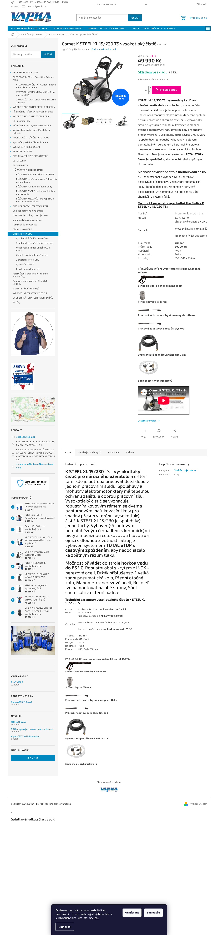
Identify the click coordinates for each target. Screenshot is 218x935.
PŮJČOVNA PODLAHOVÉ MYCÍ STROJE (35, 174)
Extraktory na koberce (27, 269)
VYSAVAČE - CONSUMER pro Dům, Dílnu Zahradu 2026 (35, 93)
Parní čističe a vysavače (25, 224)
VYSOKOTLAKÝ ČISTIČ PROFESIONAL (31, 116)
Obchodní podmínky (105, 4)
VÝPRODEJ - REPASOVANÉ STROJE (30, 293)
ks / (32, 757)
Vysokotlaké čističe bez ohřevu (32, 238)
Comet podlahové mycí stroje (28, 211)
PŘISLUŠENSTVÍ (20, 165)
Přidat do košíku (168, 89)
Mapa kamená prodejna (109, 782)
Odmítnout (132, 913)
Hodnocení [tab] (113, 452)
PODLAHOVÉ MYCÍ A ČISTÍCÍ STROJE (31, 137)
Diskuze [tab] (130, 452)
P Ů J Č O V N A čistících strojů (28, 170)
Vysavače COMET (25, 264)
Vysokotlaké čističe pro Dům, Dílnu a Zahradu (31, 131)
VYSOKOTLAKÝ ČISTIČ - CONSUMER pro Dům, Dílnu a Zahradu (36, 86)
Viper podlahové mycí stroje (27, 220)
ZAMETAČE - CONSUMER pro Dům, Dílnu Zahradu (36, 101)
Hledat (134, 17)
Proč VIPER (17, 682)
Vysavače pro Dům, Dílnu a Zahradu (30, 142)
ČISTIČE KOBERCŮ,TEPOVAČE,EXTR (31, 206)
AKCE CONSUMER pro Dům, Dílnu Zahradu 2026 (33, 78)
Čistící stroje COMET (23, 234)
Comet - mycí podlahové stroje (32, 255)
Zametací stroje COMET (28, 260)
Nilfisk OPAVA (18, 722)
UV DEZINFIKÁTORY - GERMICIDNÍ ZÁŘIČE (33, 298)
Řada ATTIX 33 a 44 (21, 702)
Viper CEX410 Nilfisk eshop (25, 736)
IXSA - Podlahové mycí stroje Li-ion (30, 215)
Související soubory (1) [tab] (89, 452)
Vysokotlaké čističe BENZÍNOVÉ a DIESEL (33, 249)
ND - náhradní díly (21, 121)
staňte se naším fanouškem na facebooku (35, 466)
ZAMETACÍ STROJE (22, 151)
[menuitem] (29, 28)
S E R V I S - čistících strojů (26, 288)
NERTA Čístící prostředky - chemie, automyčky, (30, 275)
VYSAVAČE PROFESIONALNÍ (26, 147)
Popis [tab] (68, 452)
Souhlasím (153, 913)
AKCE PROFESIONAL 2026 (25, 72)
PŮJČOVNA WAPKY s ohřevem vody (34, 186)
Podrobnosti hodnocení (104, 49)
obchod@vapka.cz (25, 437)
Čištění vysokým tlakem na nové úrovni (32, 729)
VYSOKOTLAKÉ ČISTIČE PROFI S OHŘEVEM (34, 107)
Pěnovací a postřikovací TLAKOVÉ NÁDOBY (30, 282)
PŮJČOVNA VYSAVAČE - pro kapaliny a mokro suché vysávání (35, 200)
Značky (16, 302)
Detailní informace (147, 421)
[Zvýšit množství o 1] (150, 88)
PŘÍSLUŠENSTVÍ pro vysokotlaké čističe (33, 112)
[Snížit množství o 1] (150, 92)
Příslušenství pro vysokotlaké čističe (32, 125)
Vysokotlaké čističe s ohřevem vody (35, 243)
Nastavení (64, 927)
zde (97, 918)
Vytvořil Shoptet (198, 804)
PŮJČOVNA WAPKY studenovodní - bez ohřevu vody (35, 193)
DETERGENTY (19, 161)
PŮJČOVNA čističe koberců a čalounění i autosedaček (36, 180)
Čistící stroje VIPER (22, 229)
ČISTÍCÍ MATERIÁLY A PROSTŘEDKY (30, 156)
